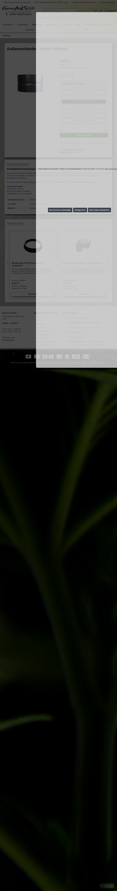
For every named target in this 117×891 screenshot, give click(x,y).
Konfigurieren (80, 210)
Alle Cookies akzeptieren (99, 210)
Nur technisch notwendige (60, 210)
